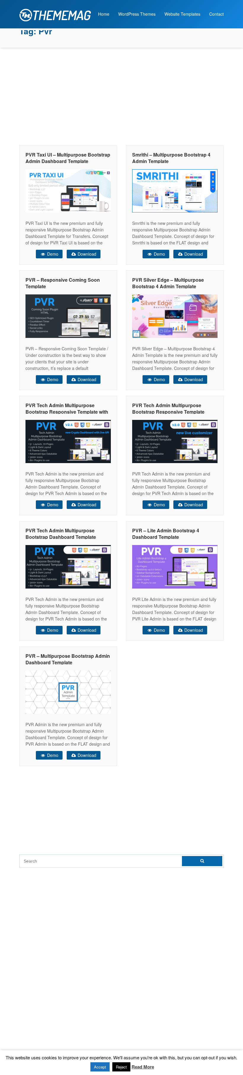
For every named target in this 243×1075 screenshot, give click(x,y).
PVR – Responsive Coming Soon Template (62, 283)
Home (103, 14)
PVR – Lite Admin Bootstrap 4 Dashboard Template (165, 533)
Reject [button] (121, 1067)
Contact (216, 14)
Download (86, 254)
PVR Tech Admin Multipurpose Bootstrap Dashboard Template (60, 533)
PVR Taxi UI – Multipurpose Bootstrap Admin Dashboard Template (67, 158)
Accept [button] (100, 1067)
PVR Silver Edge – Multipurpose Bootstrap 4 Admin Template (168, 283)
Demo (52, 254)
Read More (143, 1066)
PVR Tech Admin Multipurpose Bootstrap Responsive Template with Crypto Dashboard (66, 412)
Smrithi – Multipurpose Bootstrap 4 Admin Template (171, 158)
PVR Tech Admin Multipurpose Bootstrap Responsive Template (168, 408)
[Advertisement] (121, 95)
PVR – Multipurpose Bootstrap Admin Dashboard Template (67, 659)
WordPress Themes (137, 14)
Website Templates (182, 14)
